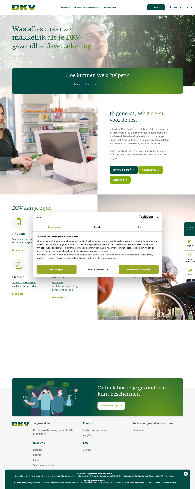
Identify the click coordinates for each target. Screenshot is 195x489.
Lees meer (17, 250)
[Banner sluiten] (158, 218)
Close (186, 474)
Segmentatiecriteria (43, 465)
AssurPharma (149, 169)
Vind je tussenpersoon (190, 260)
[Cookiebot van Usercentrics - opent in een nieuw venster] (140, 217)
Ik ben (77, 84)
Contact (156, 7)
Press (36, 460)
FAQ (85, 442)
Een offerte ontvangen (190, 229)
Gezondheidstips (109, 405)
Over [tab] (140, 227)
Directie (37, 454)
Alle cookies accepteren (138, 269)
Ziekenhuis (138, 430)
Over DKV (39, 442)
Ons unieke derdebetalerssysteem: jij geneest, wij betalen (65, 286)
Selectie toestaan (95, 269)
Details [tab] (97, 227)
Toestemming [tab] (54, 227)
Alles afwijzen (56, 269)
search (144, 7)
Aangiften (189, 246)
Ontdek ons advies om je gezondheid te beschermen (53, 431)
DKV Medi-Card (122, 169)
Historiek (37, 449)
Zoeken (87, 449)
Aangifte (87, 435)
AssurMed (118, 179)
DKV (24, 7)
